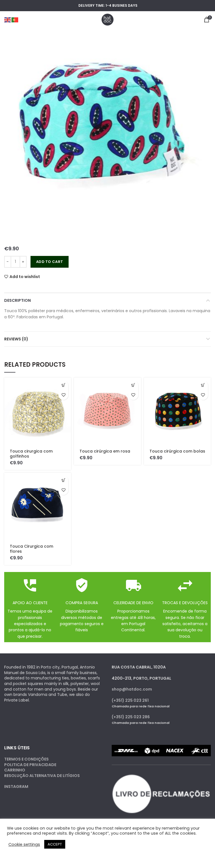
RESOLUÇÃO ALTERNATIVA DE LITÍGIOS (42, 775)
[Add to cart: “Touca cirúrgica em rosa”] (133, 385)
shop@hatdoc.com (132, 689)
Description (17, 300)
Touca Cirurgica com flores (31, 549)
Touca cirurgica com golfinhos (31, 454)
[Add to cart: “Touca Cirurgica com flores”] (63, 480)
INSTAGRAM (16, 786)
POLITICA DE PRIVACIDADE (30, 764)
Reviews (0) (16, 339)
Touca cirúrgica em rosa (105, 451)
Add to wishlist (25, 277)
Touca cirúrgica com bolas (177, 451)
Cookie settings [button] (24, 844)
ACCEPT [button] (55, 844)
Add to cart (49, 261)
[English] (7, 19)
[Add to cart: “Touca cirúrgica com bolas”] (203, 385)
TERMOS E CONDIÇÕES (26, 759)
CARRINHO (14, 770)
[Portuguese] (15, 19)
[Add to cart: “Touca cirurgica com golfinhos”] (63, 385)
